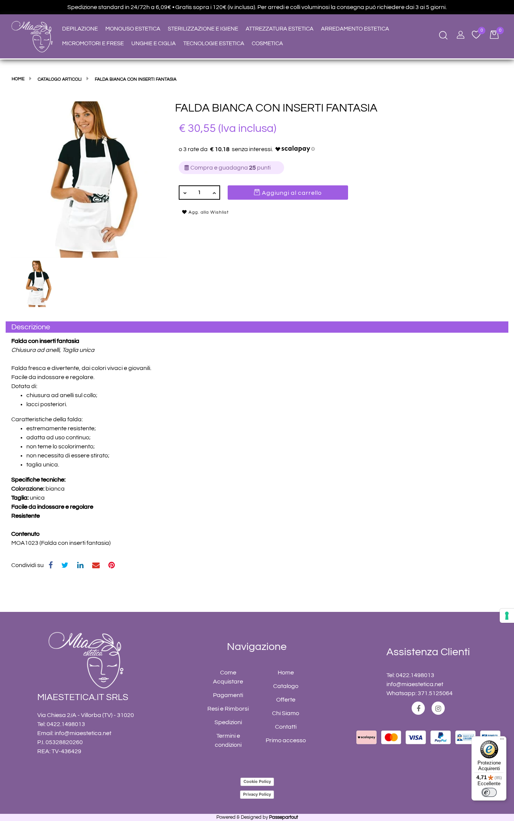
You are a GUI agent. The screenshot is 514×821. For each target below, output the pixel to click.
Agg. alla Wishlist (208, 212)
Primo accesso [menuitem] (286, 740)
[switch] (489, 792)
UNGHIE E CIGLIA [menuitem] (153, 43)
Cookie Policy (257, 781)
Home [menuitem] (286, 673)
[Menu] (501, 740)
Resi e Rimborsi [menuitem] (228, 709)
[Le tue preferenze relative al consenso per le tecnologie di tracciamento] (507, 615)
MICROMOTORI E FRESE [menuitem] (93, 43)
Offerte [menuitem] (285, 700)
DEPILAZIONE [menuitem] (80, 29)
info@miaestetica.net (83, 733)
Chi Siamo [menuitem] (285, 713)
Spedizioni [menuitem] (228, 722)
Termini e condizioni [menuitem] (228, 740)
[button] (89, 179)
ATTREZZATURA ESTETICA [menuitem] (279, 29)
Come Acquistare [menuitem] (228, 677)
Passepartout (283, 817)
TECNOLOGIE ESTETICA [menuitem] (213, 43)
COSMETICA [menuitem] (267, 43)
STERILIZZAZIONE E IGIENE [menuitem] (203, 29)
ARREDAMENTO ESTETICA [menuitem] (355, 29)
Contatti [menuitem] (286, 727)
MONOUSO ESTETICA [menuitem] (132, 29)
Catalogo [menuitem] (285, 686)
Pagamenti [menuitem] (228, 695)
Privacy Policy (257, 794)
